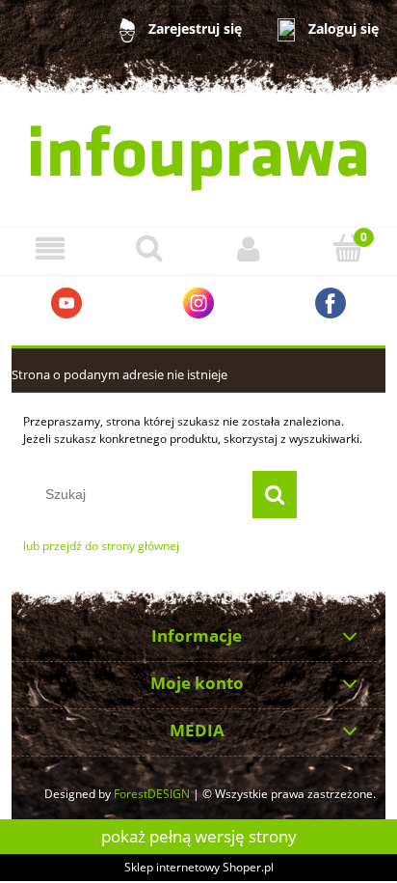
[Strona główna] (198, 158)
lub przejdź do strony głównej (101, 546)
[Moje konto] (248, 248)
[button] (49, 248)
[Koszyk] (347, 247)
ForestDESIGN (152, 794)
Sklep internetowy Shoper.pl (199, 867)
